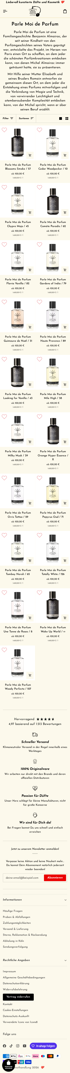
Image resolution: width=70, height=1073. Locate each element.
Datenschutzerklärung (16, 983)
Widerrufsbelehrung (15, 989)
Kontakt (7, 1004)
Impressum (9, 971)
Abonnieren (55, 877)
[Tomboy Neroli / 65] (17, 548)
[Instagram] (17, 1045)
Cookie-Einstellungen (15, 1010)
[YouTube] (24, 1045)
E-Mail (9, 881)
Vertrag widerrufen (18, 997)
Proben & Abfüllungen (16, 917)
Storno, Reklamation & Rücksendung (25, 935)
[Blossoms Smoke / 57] (17, 143)
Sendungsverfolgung (15, 947)
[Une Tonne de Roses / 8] (17, 605)
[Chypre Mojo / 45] (17, 200)
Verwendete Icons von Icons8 (20, 1022)
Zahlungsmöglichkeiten (17, 923)
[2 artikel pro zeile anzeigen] (67, 118)
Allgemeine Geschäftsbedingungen (24, 977)
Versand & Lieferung (15, 929)
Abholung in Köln (13, 941)
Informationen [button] (12, 899)
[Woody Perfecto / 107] (17, 663)
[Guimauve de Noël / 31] (17, 315)
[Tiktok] (11, 1045)
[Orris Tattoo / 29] (17, 491)
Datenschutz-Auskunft (16, 1016)
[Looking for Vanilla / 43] (17, 372)
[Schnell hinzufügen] (30, 155)
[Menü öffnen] (8, 11)
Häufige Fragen (12, 911)
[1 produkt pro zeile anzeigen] (60, 118)
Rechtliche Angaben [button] (16, 960)
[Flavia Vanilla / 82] (17, 257)
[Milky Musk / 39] (17, 429)
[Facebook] (4, 1045)
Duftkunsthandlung (18, 1067)
